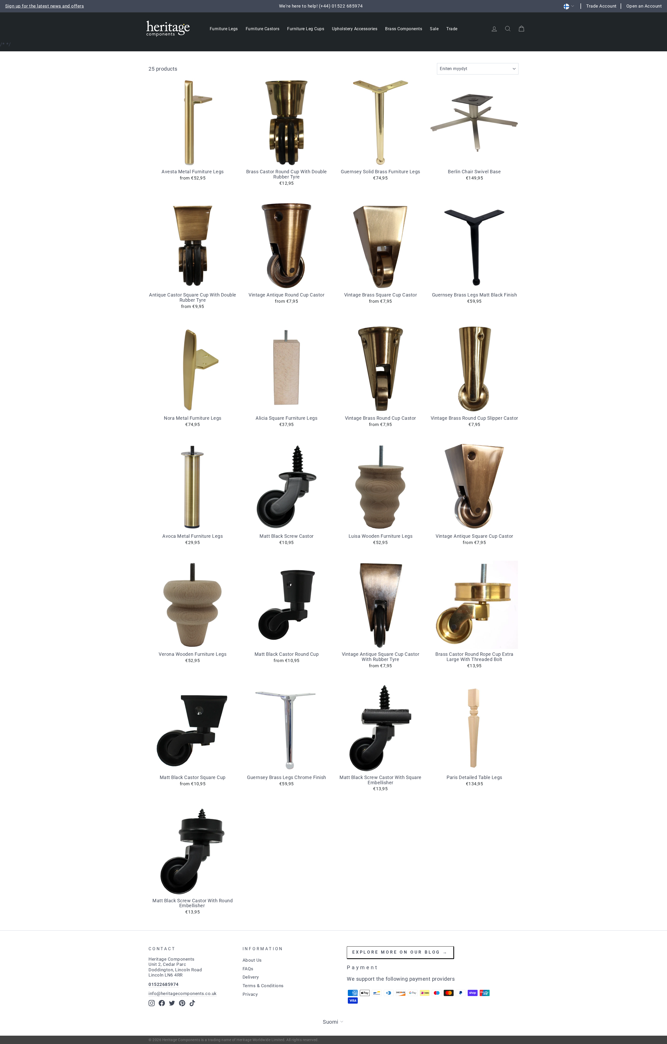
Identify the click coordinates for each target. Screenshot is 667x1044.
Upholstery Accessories (354, 28)
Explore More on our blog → (400, 952)
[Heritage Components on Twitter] (172, 1003)
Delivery (251, 977)
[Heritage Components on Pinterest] (182, 1003)
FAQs (248, 968)
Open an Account (644, 6)
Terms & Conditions (263, 985)
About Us (252, 960)
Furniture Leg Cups (305, 28)
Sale (434, 28)
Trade (452, 28)
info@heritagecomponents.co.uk (183, 993)
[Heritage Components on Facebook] (162, 1003)
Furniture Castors (263, 28)
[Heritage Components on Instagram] (152, 1003)
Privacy (250, 994)
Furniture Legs (224, 28)
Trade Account (601, 6)
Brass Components (403, 28)
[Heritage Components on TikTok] (192, 1003)
